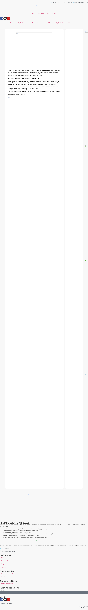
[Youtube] (8, 18)
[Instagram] (5, 18)
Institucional (41, 13)
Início (33, 13)
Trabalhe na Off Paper (7, 577)
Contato (54, 13)
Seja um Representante (7, 573)
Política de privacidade (7, 583)
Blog (48, 13)
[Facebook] (1, 18)
